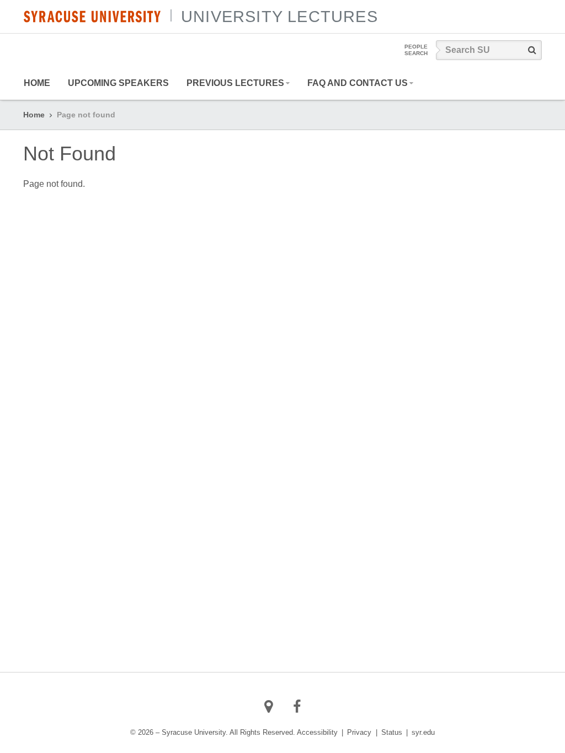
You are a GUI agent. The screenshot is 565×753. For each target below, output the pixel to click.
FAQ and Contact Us (357, 83)
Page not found (86, 114)
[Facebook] (297, 706)
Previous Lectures (235, 83)
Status (391, 732)
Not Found (69, 153)
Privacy (359, 732)
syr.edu (423, 732)
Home (37, 83)
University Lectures (279, 16)
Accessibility (317, 732)
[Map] (269, 706)
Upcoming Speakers (118, 83)
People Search (416, 50)
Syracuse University (92, 16)
